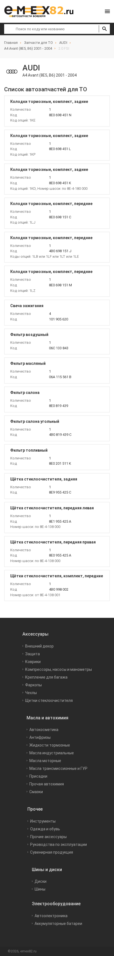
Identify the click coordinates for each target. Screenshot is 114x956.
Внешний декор (39, 646)
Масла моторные (45, 760)
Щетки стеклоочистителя (49, 700)
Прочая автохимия (46, 784)
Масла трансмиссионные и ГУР (58, 768)
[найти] (104, 28)
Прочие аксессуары (48, 836)
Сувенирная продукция (51, 852)
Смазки (36, 792)
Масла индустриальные (51, 753)
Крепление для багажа (46, 677)
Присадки (38, 776)
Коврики (33, 661)
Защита (32, 654)
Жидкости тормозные (49, 745)
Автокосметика (43, 729)
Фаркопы (33, 685)
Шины (40, 889)
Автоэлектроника (51, 916)
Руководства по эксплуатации (58, 844)
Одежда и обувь (45, 829)
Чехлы (31, 693)
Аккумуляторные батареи (58, 923)
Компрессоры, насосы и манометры (58, 669)
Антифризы (40, 737)
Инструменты (43, 821)
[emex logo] (41, 11)
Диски (40, 881)
